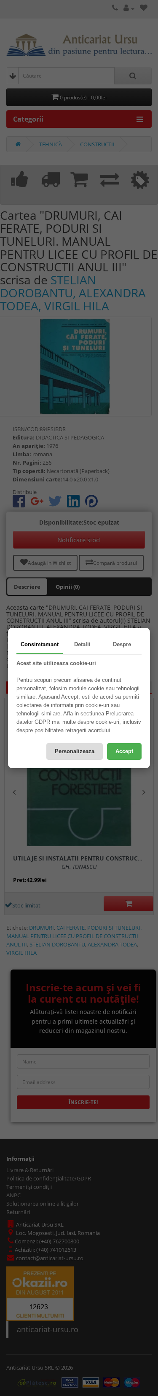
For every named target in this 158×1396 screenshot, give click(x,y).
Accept (124, 751)
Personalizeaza (74, 751)
